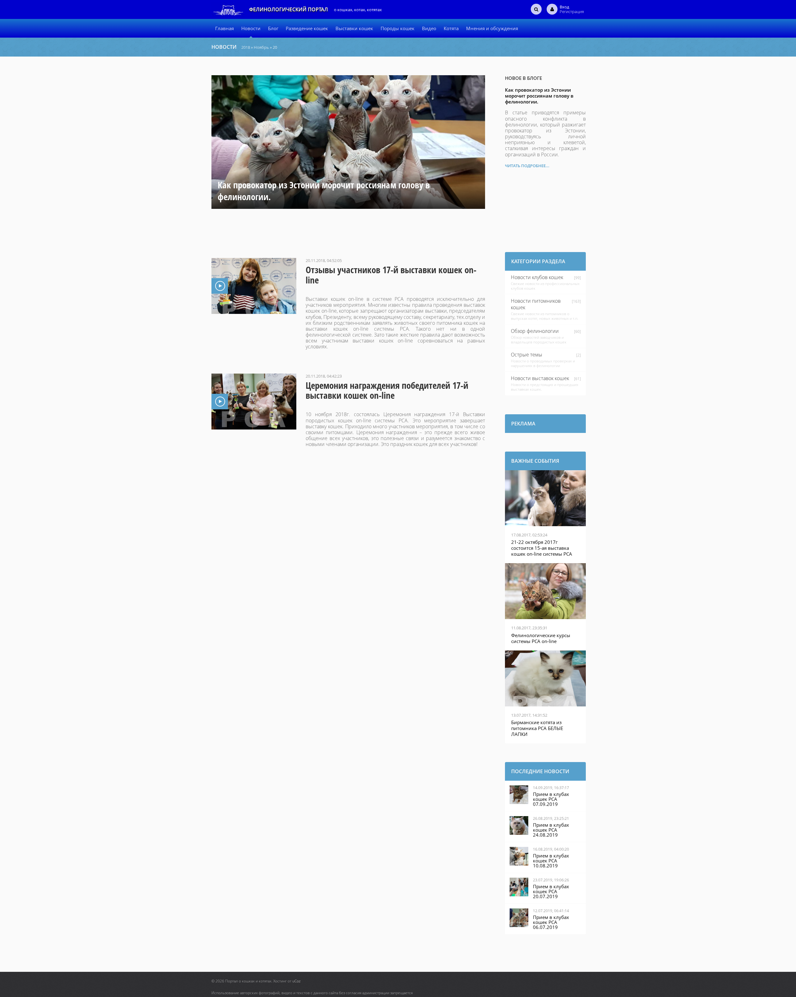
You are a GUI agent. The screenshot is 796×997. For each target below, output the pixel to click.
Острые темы (526, 354)
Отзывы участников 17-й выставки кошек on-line (391, 275)
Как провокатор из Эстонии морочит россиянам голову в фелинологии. (539, 96)
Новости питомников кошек (536, 304)
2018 (245, 47)
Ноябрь (261, 47)
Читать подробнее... (527, 165)
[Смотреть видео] (253, 286)
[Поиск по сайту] (536, 9)
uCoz (296, 981)
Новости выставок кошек (540, 378)
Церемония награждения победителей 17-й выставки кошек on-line (387, 390)
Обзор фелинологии (535, 331)
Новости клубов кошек (537, 277)
